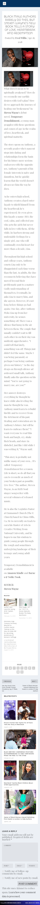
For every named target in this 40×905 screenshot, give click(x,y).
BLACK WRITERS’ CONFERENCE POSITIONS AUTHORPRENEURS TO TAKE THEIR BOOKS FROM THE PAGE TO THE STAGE (19, 753)
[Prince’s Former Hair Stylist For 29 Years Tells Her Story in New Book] (20, 710)
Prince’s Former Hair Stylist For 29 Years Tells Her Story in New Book (18, 723)
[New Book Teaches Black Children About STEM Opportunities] (20, 770)
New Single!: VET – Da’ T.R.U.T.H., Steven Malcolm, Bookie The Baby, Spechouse (25, 611)
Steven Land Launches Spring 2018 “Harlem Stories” (9, 610)
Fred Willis (21, 37)
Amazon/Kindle (15, 573)
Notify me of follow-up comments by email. (15, 872)
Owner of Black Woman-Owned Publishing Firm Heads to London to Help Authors (19, 818)
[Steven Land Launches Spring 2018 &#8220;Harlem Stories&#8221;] (10, 602)
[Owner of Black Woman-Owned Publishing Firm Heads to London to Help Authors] (20, 802)
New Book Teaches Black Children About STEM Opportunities (18, 784)
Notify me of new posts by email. (21, 877)
